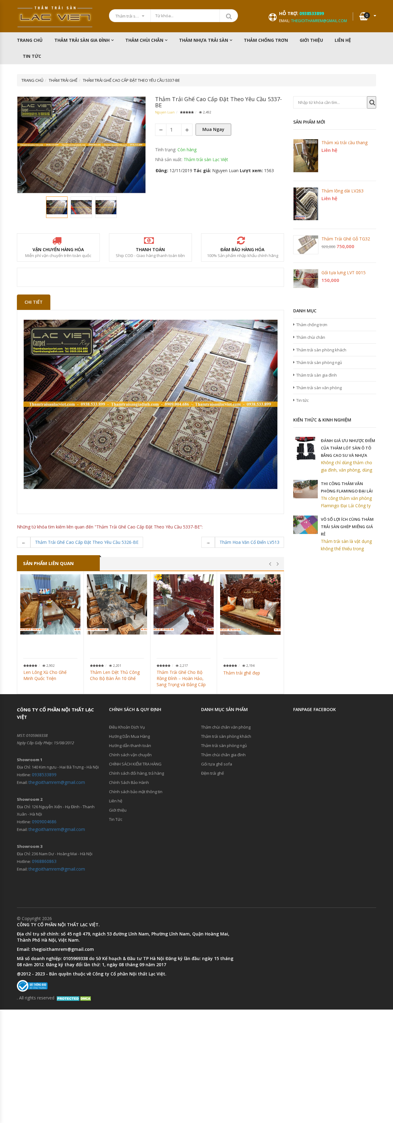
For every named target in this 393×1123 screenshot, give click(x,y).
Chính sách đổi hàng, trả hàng (136, 773)
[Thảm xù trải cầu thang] (305, 155)
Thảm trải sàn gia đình (82, 40)
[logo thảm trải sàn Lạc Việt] (55, 16)
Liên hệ (343, 40)
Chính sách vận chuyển (130, 754)
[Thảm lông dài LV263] (305, 204)
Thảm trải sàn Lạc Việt (206, 159)
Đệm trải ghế (212, 773)
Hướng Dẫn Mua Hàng (129, 736)
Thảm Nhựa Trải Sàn (203, 40)
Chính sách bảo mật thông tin (135, 791)
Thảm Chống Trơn (266, 40)
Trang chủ (30, 40)
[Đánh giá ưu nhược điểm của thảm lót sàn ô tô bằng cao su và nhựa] (305, 449)
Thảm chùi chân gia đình (223, 754)
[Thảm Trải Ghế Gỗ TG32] (305, 244)
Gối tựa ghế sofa (216, 764)
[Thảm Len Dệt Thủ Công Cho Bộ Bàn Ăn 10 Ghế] (117, 604)
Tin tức (302, 400)
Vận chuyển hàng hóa (58, 249)
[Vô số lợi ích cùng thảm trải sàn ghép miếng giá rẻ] (305, 525)
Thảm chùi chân (144, 40)
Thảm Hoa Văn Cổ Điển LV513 (249, 542)
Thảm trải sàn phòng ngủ (319, 362)
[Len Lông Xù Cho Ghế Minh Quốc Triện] (50, 604)
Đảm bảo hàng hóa (242, 249)
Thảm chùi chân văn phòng (226, 727)
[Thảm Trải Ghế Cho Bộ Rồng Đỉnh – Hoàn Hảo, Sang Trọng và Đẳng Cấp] (184, 604)
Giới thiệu (311, 40)
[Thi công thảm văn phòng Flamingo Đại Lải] (305, 489)
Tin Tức (32, 56)
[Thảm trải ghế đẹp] (250, 604)
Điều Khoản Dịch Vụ (127, 727)
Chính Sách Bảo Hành (129, 782)
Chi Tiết (34, 302)
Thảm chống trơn (311, 324)
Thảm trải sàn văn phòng (319, 387)
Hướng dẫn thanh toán (130, 745)
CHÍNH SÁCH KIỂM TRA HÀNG (135, 764)
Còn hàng (186, 149)
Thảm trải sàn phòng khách (321, 350)
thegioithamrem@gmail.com (319, 20)
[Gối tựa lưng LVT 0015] (305, 278)
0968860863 (44, 861)
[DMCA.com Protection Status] (74, 998)
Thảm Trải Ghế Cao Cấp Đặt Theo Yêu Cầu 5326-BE (86, 542)
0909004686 (44, 821)
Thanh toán (150, 249)
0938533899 (311, 13)
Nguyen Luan (165, 112)
